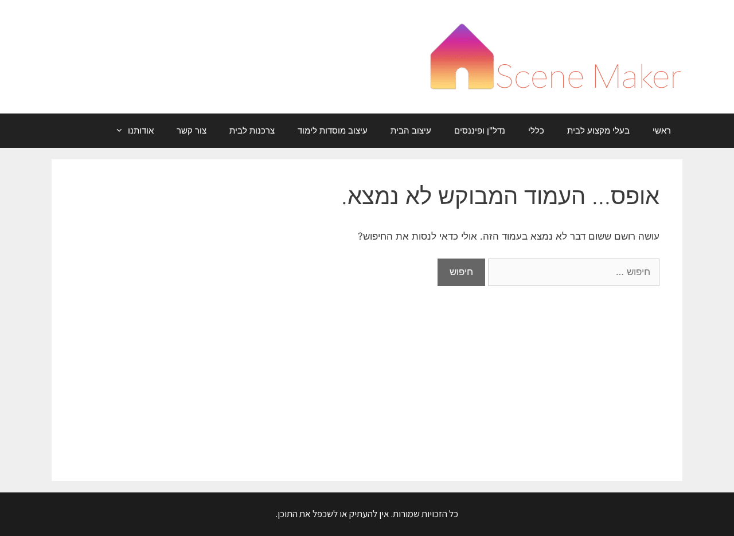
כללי (536, 130)
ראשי (662, 130)
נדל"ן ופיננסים (479, 130)
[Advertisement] (367, 372)
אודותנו (141, 130)
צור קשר (191, 130)
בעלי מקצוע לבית (598, 130)
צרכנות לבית (252, 130)
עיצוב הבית (411, 130)
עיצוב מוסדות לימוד (333, 130)
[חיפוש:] (572, 271)
